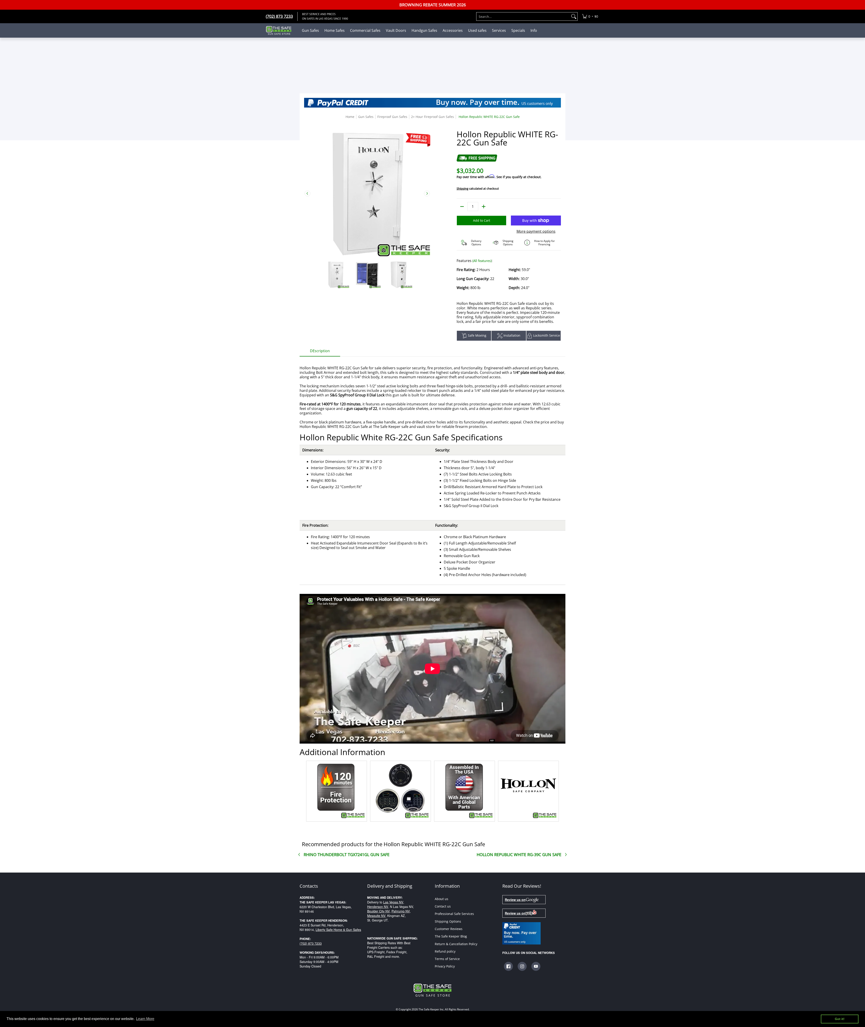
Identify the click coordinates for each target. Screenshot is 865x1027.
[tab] (320, 352)
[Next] (427, 193)
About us (441, 899)
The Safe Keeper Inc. (431, 1009)
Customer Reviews (448, 929)
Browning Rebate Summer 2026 (432, 4)
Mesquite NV (376, 915)
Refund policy (445, 951)
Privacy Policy (445, 966)
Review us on (515, 899)
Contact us (443, 906)
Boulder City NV (378, 911)
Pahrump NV (401, 911)
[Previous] (307, 193)
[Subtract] (462, 206)
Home (350, 117)
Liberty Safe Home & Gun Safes (338, 929)
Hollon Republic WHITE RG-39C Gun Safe (519, 854)
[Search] (573, 16)
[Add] (483, 206)
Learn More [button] (145, 1019)
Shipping (462, 188)
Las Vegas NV (393, 902)
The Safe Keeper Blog (451, 936)
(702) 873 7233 (311, 943)
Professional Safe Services (454, 914)
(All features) (482, 260)
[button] (508, 966)
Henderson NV (377, 906)
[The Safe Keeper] (280, 30)
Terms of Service (447, 959)
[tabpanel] (432, 590)
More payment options (536, 231)
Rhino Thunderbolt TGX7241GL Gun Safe (346, 854)
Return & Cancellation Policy (456, 944)
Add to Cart (481, 220)
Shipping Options (448, 921)
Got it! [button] (840, 1019)
